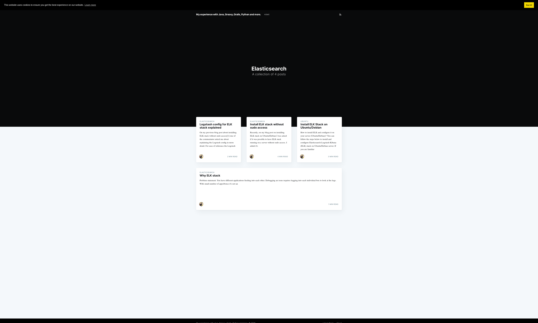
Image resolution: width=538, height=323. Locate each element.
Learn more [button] (90, 5)
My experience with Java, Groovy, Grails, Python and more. (228, 14)
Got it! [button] (529, 5)
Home (267, 14)
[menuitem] (267, 14)
